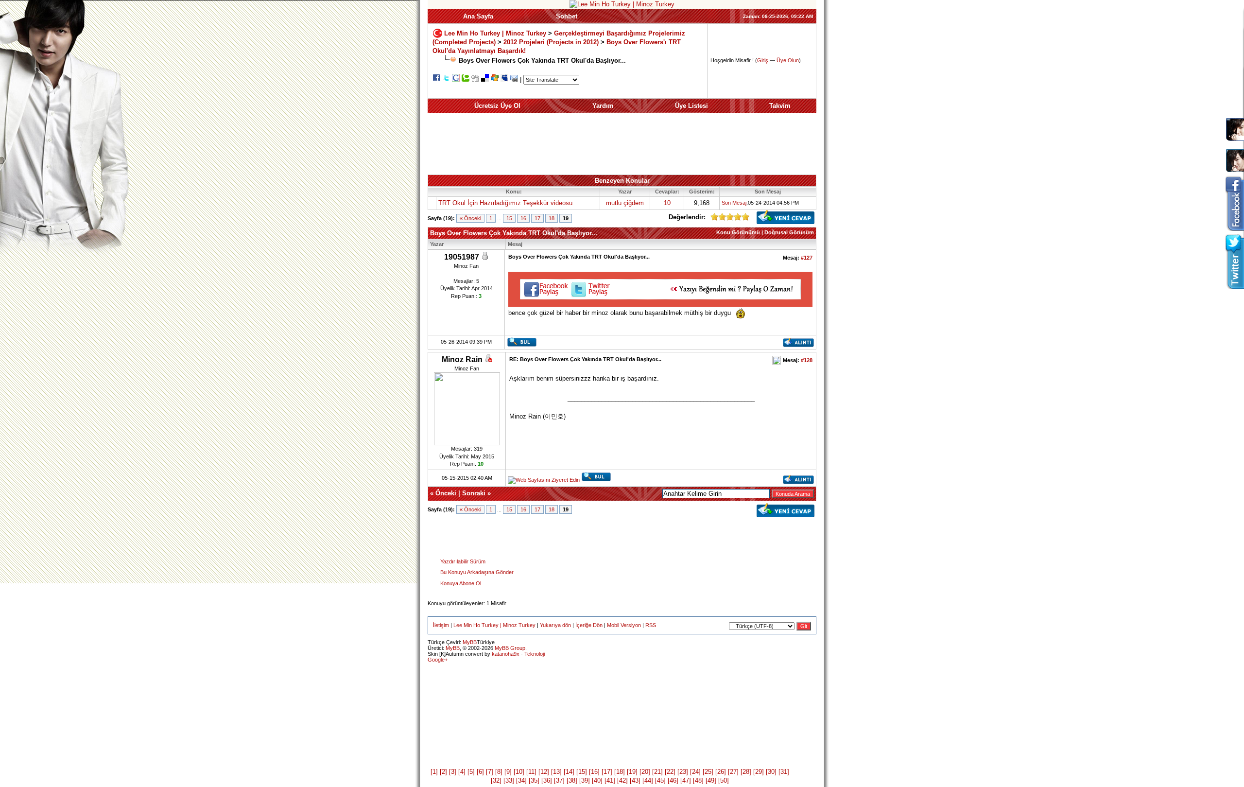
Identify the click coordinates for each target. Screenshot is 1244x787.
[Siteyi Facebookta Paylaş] (436, 79)
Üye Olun (788, 60)
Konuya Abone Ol (460, 583)
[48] (698, 780)
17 (537, 218)
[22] (670, 771)
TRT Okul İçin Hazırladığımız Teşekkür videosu (505, 203)
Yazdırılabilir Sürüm (462, 561)
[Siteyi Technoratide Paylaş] (465, 79)
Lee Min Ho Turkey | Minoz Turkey (495, 32)
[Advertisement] (622, 143)
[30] (771, 771)
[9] (508, 771)
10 (667, 203)
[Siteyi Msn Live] (495, 79)
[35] (534, 780)
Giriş (762, 60)
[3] (452, 771)
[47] (685, 780)
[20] (644, 771)
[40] (597, 780)
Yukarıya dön (555, 625)
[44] (647, 780)
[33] (508, 780)
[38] (572, 780)
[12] (543, 771)
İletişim (441, 625)
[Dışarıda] (488, 360)
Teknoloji (534, 654)
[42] (622, 780)
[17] (607, 771)
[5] (471, 771)
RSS (650, 625)
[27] (733, 771)
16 (523, 218)
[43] (635, 780)
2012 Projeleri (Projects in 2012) (552, 42)
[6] (480, 771)
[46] (673, 780)
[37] (559, 780)
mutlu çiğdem (625, 203)
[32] (496, 780)
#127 (806, 258)
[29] (758, 771)
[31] (783, 771)
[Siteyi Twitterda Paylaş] (446, 79)
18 (551, 218)
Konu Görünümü (738, 232)
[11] (531, 771)
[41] (610, 780)
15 (509, 218)
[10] (519, 771)
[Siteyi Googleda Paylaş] (456, 79)
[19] (632, 771)
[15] (581, 771)
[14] (569, 771)
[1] (434, 771)
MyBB (470, 642)
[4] (462, 771)
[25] (708, 771)
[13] (556, 771)
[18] (619, 771)
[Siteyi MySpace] (504, 79)
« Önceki (470, 218)
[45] (660, 780)
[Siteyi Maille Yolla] (514, 79)
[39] (584, 780)
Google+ (438, 660)
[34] (521, 780)
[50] (723, 780)
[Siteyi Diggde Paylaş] (475, 79)
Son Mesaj (734, 203)
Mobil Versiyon (624, 625)
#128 (806, 360)
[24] (695, 771)
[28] (746, 771)
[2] (443, 771)
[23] (682, 771)
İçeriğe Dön (589, 625)
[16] (594, 771)
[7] (489, 771)
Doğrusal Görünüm (789, 232)
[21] (657, 771)
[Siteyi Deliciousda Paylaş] (485, 79)
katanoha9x (505, 654)
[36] (546, 780)
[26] (720, 771)
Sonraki (473, 493)
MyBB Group (510, 648)
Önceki (445, 493)
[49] (711, 780)
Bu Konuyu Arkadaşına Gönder (477, 572)
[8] (498, 771)
